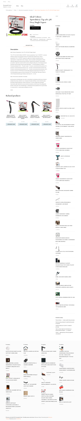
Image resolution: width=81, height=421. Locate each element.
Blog (9, 1)
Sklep (4, 1)
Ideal (49, 37)
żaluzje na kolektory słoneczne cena (39, 40)
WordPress (18, 418)
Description (29, 45)
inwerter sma (42, 39)
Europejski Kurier (7, 5)
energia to (35, 39)
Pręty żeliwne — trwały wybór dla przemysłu (65, 320)
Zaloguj (72, 6)
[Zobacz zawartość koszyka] (76, 5)
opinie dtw (49, 39)
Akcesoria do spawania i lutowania (38, 37)
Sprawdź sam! (35, 28)
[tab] (29, 45)
